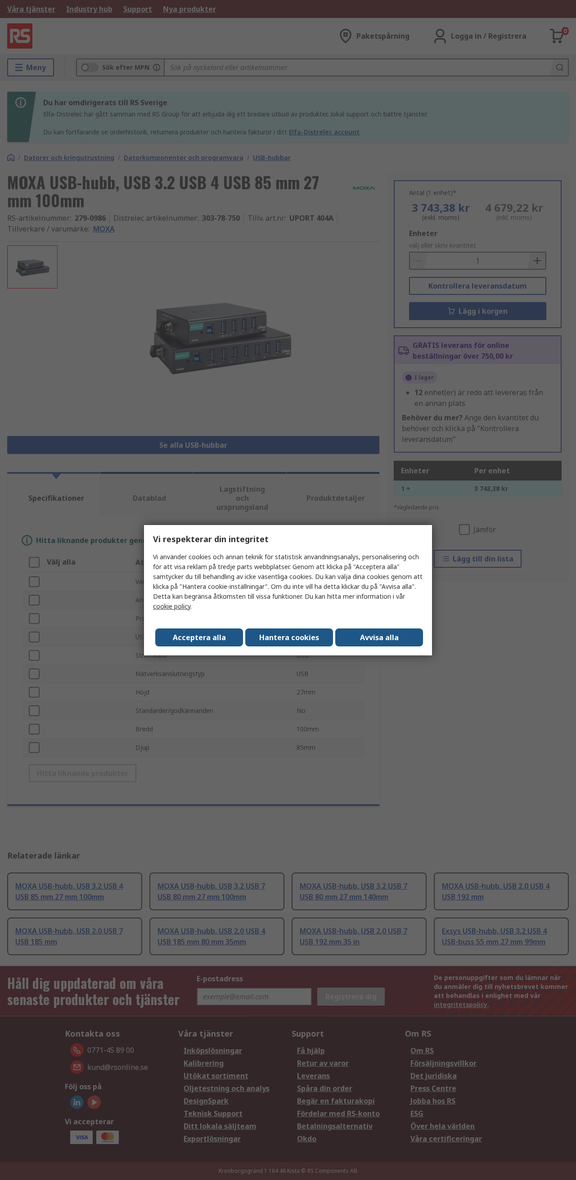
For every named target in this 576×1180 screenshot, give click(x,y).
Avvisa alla (379, 637)
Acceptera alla (199, 637)
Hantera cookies (289, 637)
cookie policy (171, 606)
